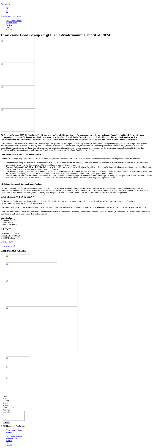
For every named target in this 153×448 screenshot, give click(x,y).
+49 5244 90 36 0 (7, 242)
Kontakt (9, 29)
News (8, 27)
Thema (6, 405)
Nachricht (6, 410)
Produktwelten (11, 23)
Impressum (10, 432)
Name (5, 396)
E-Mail (6, 401)
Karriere (9, 25)
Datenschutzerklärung (14, 430)
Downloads (5, 4)
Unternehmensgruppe (14, 21)
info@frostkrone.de (8, 246)
